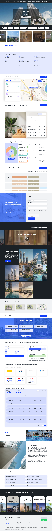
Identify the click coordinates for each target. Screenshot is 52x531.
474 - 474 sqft (35, 147)
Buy (12, 1)
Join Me (39, 1)
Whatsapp (44, 520)
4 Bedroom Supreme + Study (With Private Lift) (23, 157)
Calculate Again (15, 356)
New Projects (17, 1)
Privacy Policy (7, 523)
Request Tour (44, 105)
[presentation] (1, 27)
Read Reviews (26, 14)
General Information (9, 472)
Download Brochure (26, 16)
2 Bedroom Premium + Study (23, 150)
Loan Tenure (17, 351)
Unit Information (31, 472)
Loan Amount (7, 348)
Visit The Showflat (11, 158)
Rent (14, 1)
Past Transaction (28, 1)
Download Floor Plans (42, 167)
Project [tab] (40, 81)
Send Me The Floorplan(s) (26, 336)
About (37, 1)
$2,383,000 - (42, 150)
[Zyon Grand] (33, 89)
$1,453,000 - (42, 147)
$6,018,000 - (42, 161)
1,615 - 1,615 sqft (35, 157)
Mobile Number (30, 202)
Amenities (16, 472)
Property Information (23, 472)
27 (30, 147)
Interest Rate (7, 351)
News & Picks (33, 1)
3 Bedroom (21, 154)
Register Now (32, 218)
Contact (45, 1)
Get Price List (44, 315)
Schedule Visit (44, 76)
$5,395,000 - (42, 157)
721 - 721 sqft (35, 150)
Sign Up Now (9, 261)
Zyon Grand (6, 249)
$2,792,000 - (42, 154)
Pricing (37, 472)
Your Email (29, 206)
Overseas (21, 1)
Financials (24, 1)
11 (30, 157)
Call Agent (44, 518)
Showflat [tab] (44, 81)
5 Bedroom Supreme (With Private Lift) (23, 161)
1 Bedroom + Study (22, 147)
